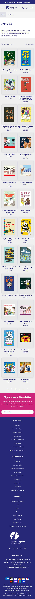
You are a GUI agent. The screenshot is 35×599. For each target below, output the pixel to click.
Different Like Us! (25, 70)
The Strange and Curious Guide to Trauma (9, 127)
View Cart (17, 461)
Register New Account (17, 468)
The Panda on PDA (9, 96)
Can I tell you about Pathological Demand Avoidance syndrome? (25, 98)
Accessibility (17, 486)
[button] (2, 7)
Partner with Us (17, 515)
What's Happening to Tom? (9, 183)
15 (23, 389)
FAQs (17, 512)
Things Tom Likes (9, 154)
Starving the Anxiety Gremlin (25, 267)
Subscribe (7, 412)
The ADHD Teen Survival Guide (25, 239)
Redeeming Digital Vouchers (17, 450)
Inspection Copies (18, 429)
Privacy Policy (17, 479)
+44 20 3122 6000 (12, 567)
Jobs (17, 505)
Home (3, 14)
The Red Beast (25, 349)
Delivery (17, 425)
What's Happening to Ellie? (25, 322)
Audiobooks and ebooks (17, 439)
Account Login (17, 465)
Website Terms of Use (17, 475)
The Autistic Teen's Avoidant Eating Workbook (9, 351)
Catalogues (17, 443)
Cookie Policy (17, 483)
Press (17, 508)
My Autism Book (9, 321)
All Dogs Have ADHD (25, 295)
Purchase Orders (17, 432)
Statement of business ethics (17, 526)
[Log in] (27, 8)
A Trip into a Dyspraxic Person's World (9, 211)
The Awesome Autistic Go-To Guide (9, 267)
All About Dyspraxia (26, 182)
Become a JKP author (17, 501)
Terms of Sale (17, 472)
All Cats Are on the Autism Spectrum (26, 155)
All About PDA (25, 379)
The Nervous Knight (9, 379)
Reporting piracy (17, 522)
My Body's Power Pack (9, 70)
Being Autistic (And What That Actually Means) (25, 127)
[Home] (11, 8)
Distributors (17, 436)
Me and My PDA (26, 210)
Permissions (17, 519)
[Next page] (27, 389)
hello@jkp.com (23, 567)
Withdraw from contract (17, 490)
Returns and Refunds (17, 446)
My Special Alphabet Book (9, 239)
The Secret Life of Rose (9, 295)
